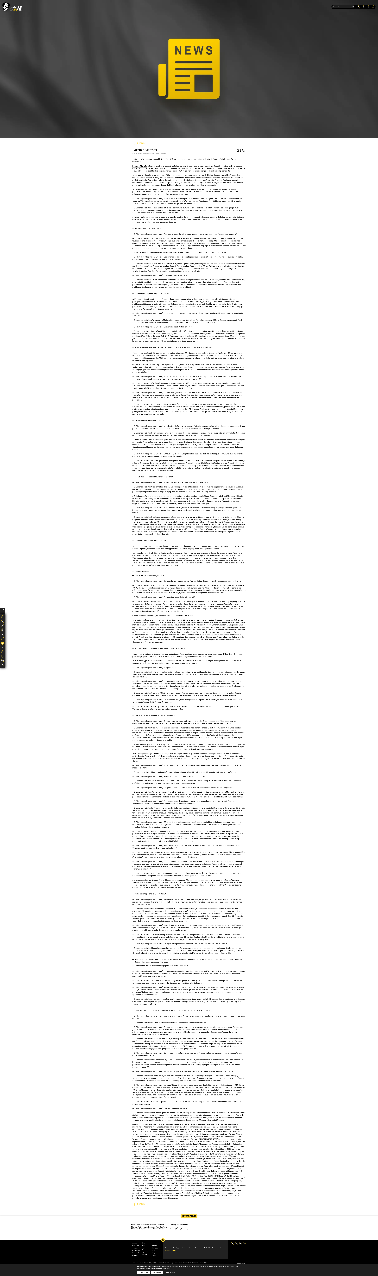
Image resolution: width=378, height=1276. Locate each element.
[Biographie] (2, 621)
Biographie (135, 1245)
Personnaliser (170, 1272)
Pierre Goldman (144, 1253)
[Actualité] (2, 617)
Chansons (135, 1248)
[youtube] (358, 6)
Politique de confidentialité (161, 1268)
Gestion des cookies (198, 1263)
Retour (141, 143)
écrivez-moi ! (170, 1251)
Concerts (135, 1255)
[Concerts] (2, 639)
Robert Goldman (144, 1249)
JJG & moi (155, 1243)
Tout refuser (157, 1272)
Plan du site (155, 1248)
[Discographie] (2, 630)
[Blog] (2, 647)
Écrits (143, 1243)
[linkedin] (368, 6)
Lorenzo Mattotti (144, 150)
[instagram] (363, 6)
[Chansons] (2, 626)
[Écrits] (2, 643)
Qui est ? (154, 1245)
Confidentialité (187, 1263)
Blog (143, 1245)
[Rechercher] (353, 6)
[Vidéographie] (2, 634)
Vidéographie (136, 1253)
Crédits (154, 1255)
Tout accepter (143, 1272)
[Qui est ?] (2, 664)
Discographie (136, 1250)
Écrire (153, 1250)
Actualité (134, 1243)
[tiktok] (373, 6)
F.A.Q (153, 1253)
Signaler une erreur (176, 1263)
